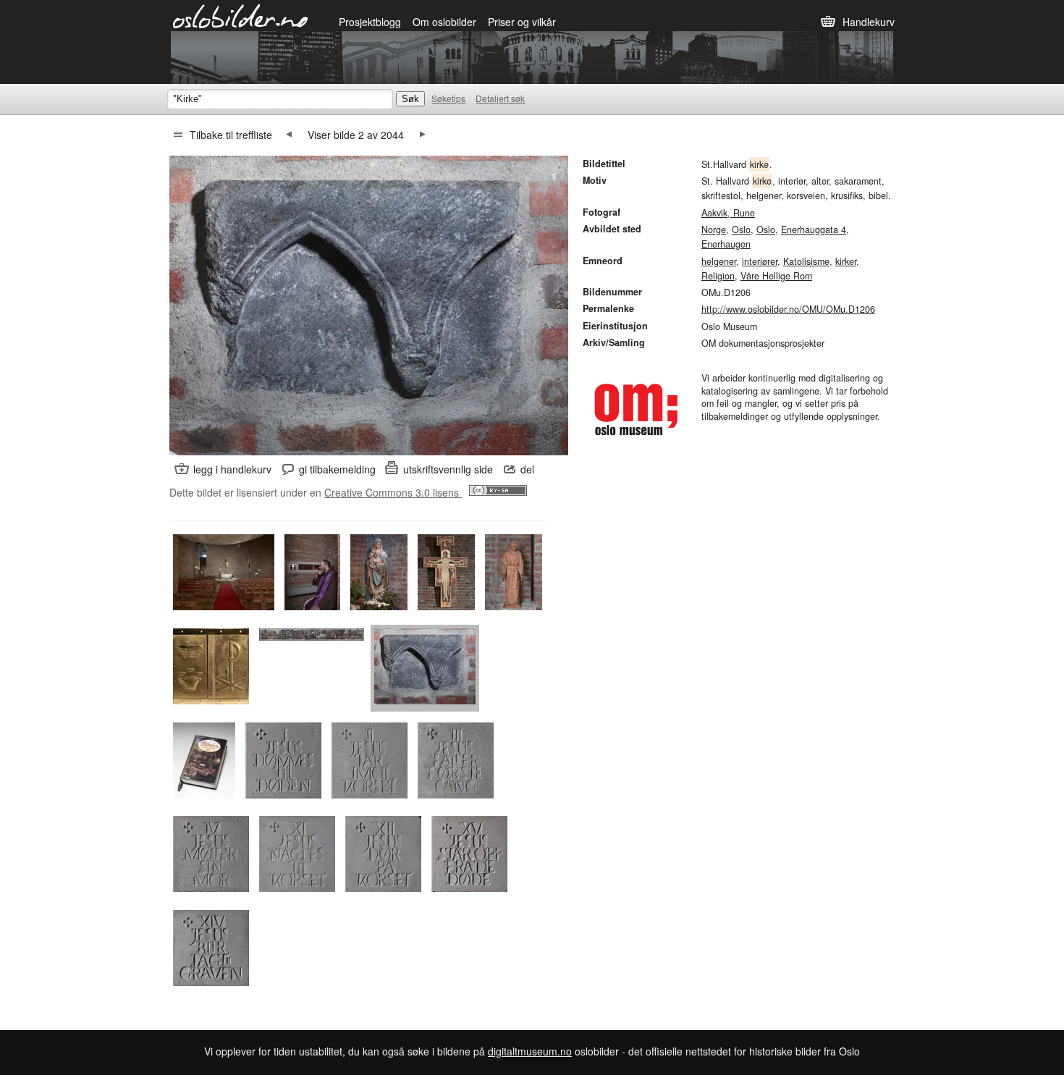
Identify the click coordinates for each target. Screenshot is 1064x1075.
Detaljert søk (500, 98)
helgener (718, 261)
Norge (713, 229)
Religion (718, 275)
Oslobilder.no (240, 15)
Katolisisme (806, 261)
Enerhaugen (726, 243)
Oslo (741, 229)
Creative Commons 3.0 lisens (393, 492)
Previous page (288, 134)
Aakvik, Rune (728, 212)
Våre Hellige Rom (776, 275)
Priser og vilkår (522, 21)
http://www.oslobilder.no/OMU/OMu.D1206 (788, 309)
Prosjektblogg (370, 21)
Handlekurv (869, 21)
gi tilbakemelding (337, 469)
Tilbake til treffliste (231, 134)
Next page (422, 134)
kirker (845, 261)
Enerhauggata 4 (813, 229)
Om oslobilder (444, 21)
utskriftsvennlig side (448, 469)
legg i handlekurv (232, 469)
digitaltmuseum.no (530, 1051)
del (527, 469)
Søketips (448, 98)
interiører (759, 261)
